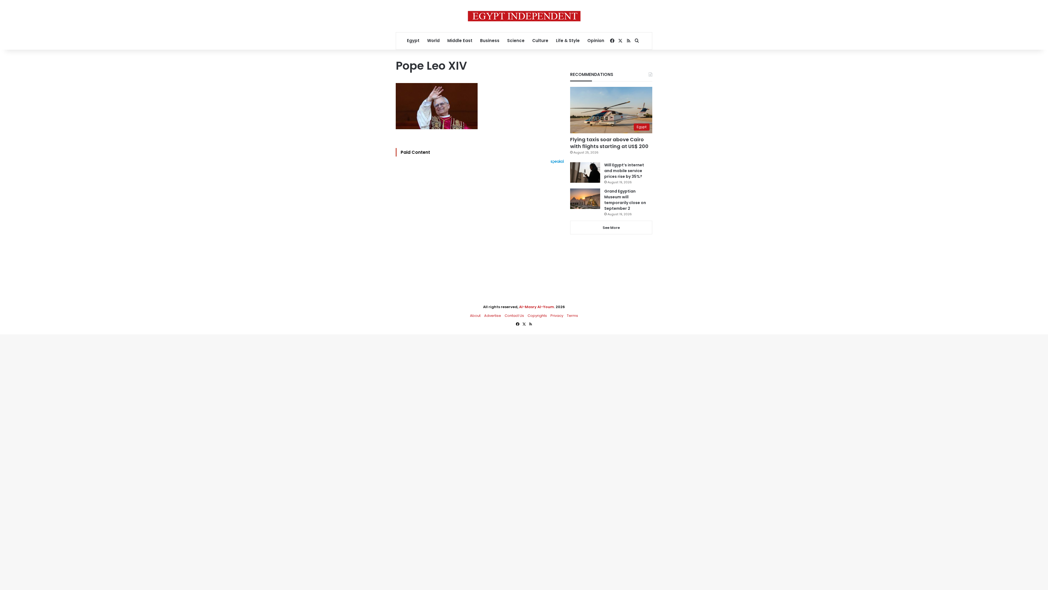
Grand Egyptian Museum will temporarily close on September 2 (625, 199)
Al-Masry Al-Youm (536, 306)
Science (516, 40)
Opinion (595, 40)
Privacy (556, 315)
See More (611, 227)
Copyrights (537, 315)
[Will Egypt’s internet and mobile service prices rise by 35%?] (585, 172)
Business (489, 40)
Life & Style (568, 40)
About (475, 315)
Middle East (459, 40)
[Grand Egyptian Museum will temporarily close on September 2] (585, 198)
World (433, 40)
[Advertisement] (481, 224)
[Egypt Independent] (524, 16)
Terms (572, 315)
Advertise (492, 315)
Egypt (413, 40)
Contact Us (514, 315)
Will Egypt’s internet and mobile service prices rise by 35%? (624, 170)
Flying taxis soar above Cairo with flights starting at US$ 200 (609, 143)
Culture (540, 40)
